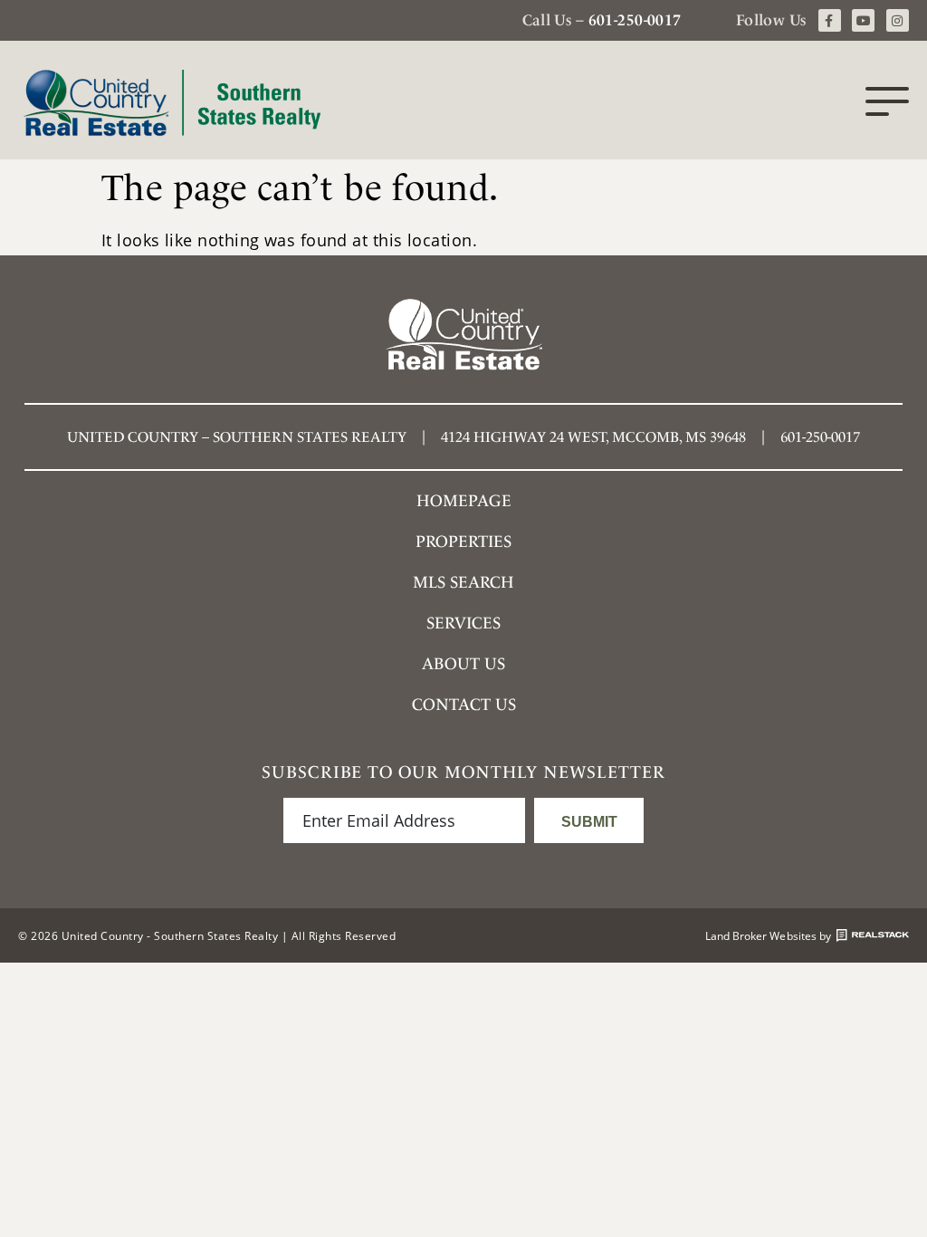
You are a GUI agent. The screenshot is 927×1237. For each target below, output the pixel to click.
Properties (463, 541)
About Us (463, 663)
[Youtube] (863, 20)
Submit (589, 821)
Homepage (463, 500)
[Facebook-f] (829, 20)
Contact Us (464, 704)
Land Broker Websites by (768, 935)
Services (463, 622)
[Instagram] (897, 20)
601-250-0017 (635, 20)
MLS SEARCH (463, 581)
